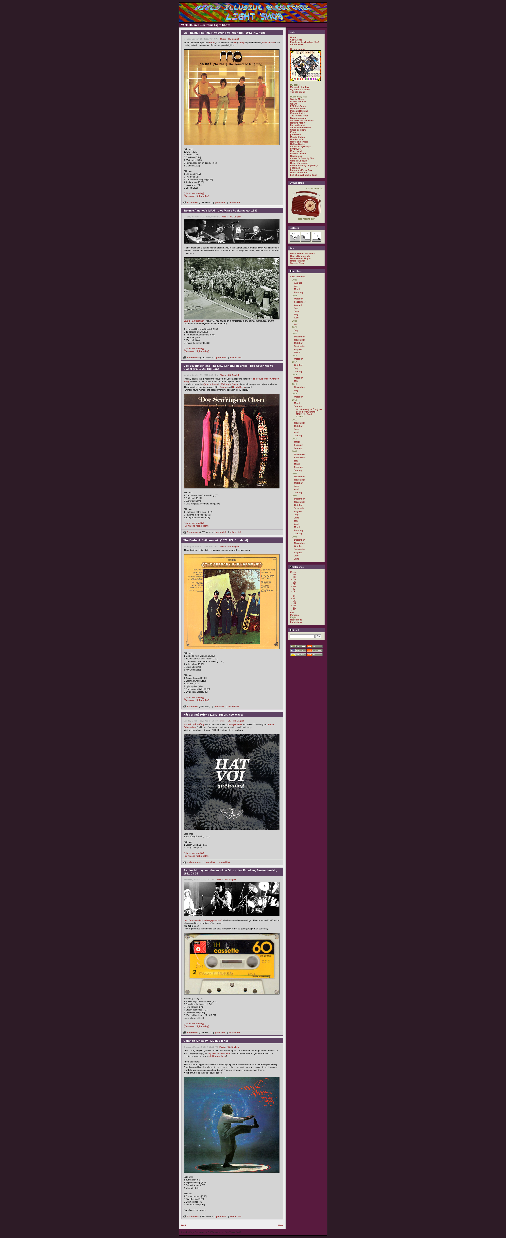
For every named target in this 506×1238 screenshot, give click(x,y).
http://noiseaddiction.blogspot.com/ (203, 920)
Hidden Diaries (297, 144)
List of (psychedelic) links (303, 175)
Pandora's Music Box (301, 170)
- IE (293, 589)
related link (234, 202)
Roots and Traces (299, 142)
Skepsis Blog (297, 263)
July (296, 286)
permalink (220, 202)
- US (229, 375)
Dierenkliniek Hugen (300, 258)
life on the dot (297, 125)
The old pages (297, 92)
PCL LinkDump (298, 106)
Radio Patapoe (297, 261)
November (299, 340)
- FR (293, 584)
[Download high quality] (196, 196)
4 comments (193, 1216)
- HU (293, 586)
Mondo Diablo (297, 137)
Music (223, 39)
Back (183, 1225)
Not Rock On (297, 139)
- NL (229, 39)
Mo (235, 42)
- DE (229, 721)
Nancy (241, 42)
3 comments (193, 357)
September (299, 302)
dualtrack (295, 168)
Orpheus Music (298, 108)
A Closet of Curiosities (302, 120)
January (298, 371)
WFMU (293, 104)
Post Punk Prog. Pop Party (304, 165)
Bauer (212, 42)
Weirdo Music (297, 99)
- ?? (293, 610)
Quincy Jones (210, 384)
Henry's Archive (298, 123)
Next (280, 1225)
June (296, 311)
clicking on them (217, 1056)
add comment (194, 862)
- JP (293, 596)
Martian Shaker (298, 113)
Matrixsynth (296, 151)
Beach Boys (238, 387)
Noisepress (296, 156)
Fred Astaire (268, 42)
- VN (234, 721)
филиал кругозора (300, 146)
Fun (292, 612)
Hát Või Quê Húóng (194, 724)
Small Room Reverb (300, 127)
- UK (226, 880)
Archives (296, 271)
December (299, 336)
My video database (300, 89)
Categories (298, 567)
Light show (296, 622)
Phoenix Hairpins (299, 111)
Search (295, 630)
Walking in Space (229, 384)
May (296, 314)
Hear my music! (298, 49)
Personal (294, 615)
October (298, 298)
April (296, 317)
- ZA (293, 608)
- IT (293, 593)
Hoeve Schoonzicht (300, 256)
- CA (293, 579)
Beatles (224, 387)
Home (293, 37)
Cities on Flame (298, 130)
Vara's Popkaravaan (194, 321)
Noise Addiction (298, 172)
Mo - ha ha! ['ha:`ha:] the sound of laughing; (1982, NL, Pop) (309, 411)
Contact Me (296, 40)
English (235, 39)
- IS (293, 591)
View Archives (297, 276)
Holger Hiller (235, 724)
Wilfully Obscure (298, 161)
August (298, 283)
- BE (293, 577)
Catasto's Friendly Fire (302, 158)
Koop (293, 132)
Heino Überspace (299, 163)
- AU (293, 574)
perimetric (295, 134)
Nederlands (296, 620)
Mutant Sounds (298, 101)
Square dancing (298, 118)
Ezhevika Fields (298, 153)
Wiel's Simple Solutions (302, 253)
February (298, 292)
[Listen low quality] (194, 193)
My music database (300, 87)
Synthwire (295, 149)
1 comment (192, 202)
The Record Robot (299, 115)
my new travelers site (219, 1053)
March (297, 289)
